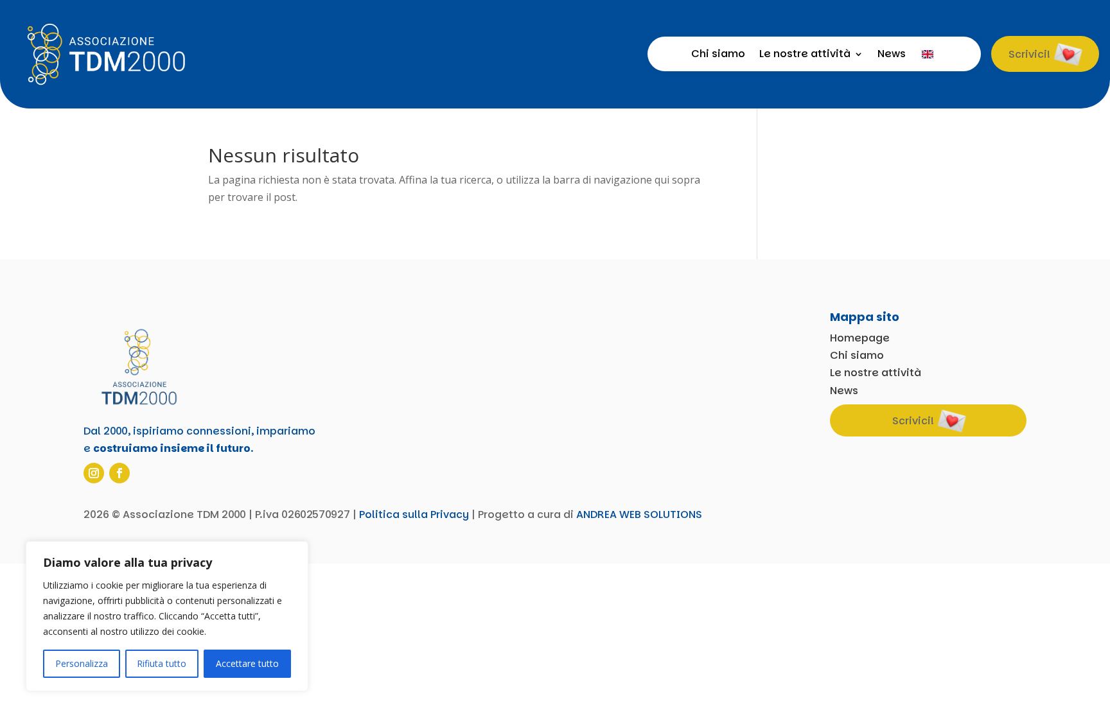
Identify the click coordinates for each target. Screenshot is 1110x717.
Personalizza (81, 663)
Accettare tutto (247, 663)
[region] (167, 616)
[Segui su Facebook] (119, 473)
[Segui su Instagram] (94, 473)
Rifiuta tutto (161, 663)
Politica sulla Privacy (414, 514)
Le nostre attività (804, 55)
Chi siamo (718, 55)
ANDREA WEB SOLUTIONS (639, 514)
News (891, 55)
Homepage (860, 338)
